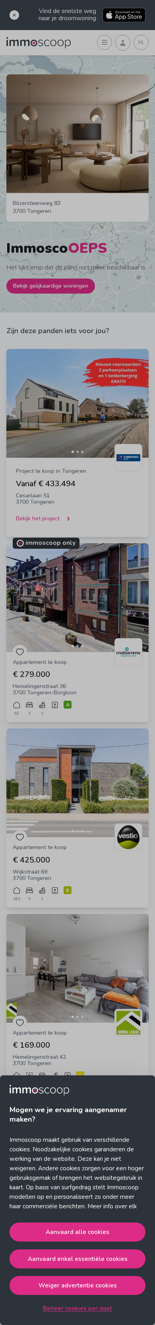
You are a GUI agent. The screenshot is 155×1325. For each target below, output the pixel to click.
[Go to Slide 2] (77, 452)
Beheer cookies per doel (77, 1308)
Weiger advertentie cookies (78, 1285)
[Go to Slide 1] (73, 452)
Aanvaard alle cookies (77, 1232)
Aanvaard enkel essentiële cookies (78, 1259)
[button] (77, 403)
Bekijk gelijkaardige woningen (50, 286)
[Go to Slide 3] (82, 452)
